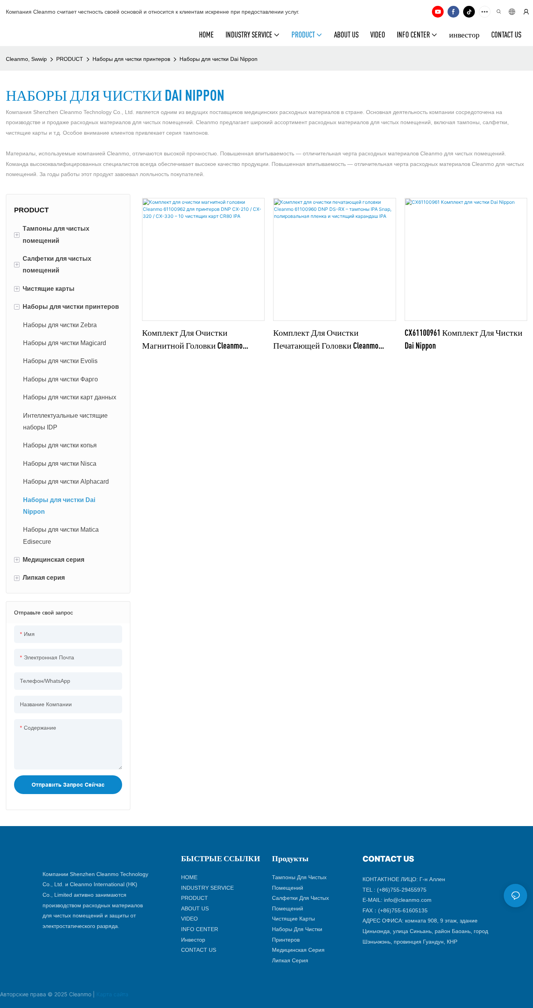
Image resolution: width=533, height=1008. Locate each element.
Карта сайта (112, 994)
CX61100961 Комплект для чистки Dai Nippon (463, 339)
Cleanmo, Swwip (26, 59)
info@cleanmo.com (408, 900)
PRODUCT (69, 59)
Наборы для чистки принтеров (131, 59)
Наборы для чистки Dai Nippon (218, 59)
